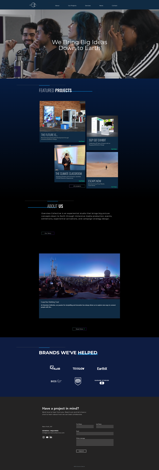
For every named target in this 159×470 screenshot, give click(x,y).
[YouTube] (47, 437)
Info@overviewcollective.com (53, 433)
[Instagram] (43, 437)
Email (77, 431)
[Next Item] (116, 276)
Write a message (80, 438)
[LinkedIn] (51, 437)
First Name (79, 424)
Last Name (98, 424)
